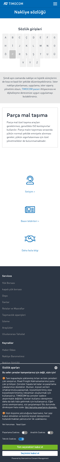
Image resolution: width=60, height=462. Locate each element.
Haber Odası (8, 350)
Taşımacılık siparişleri (14, 315)
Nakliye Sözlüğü (11, 363)
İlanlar (5, 302)
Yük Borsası (8, 283)
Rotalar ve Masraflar (13, 308)
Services (7, 276)
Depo (5, 296)
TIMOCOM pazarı (31, 89)
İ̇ (12, 46)
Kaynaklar (8, 343)
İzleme (6, 321)
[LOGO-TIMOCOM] (13, 4)
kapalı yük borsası (12, 289)
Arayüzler (7, 328)
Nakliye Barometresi (13, 356)
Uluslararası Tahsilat (13, 334)
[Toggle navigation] (55, 4)
